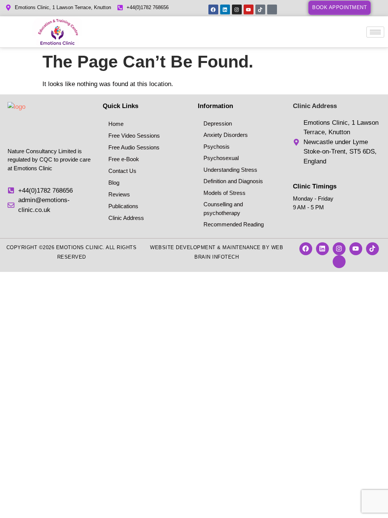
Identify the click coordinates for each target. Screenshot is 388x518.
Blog (113, 182)
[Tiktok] (260, 9)
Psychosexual (221, 158)
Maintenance (241, 247)
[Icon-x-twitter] (272, 9)
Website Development (183, 247)
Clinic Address (126, 218)
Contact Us (122, 171)
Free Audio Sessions (134, 147)
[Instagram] (237, 9)
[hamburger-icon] (375, 32)
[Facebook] (213, 9)
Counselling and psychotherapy (223, 208)
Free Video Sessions (134, 135)
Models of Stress (224, 193)
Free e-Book (123, 159)
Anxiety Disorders (225, 135)
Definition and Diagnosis (233, 181)
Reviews (119, 194)
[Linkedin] (225, 9)
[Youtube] (248, 9)
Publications (123, 206)
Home (116, 124)
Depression (217, 123)
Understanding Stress (230, 169)
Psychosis (216, 146)
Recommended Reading (233, 224)
